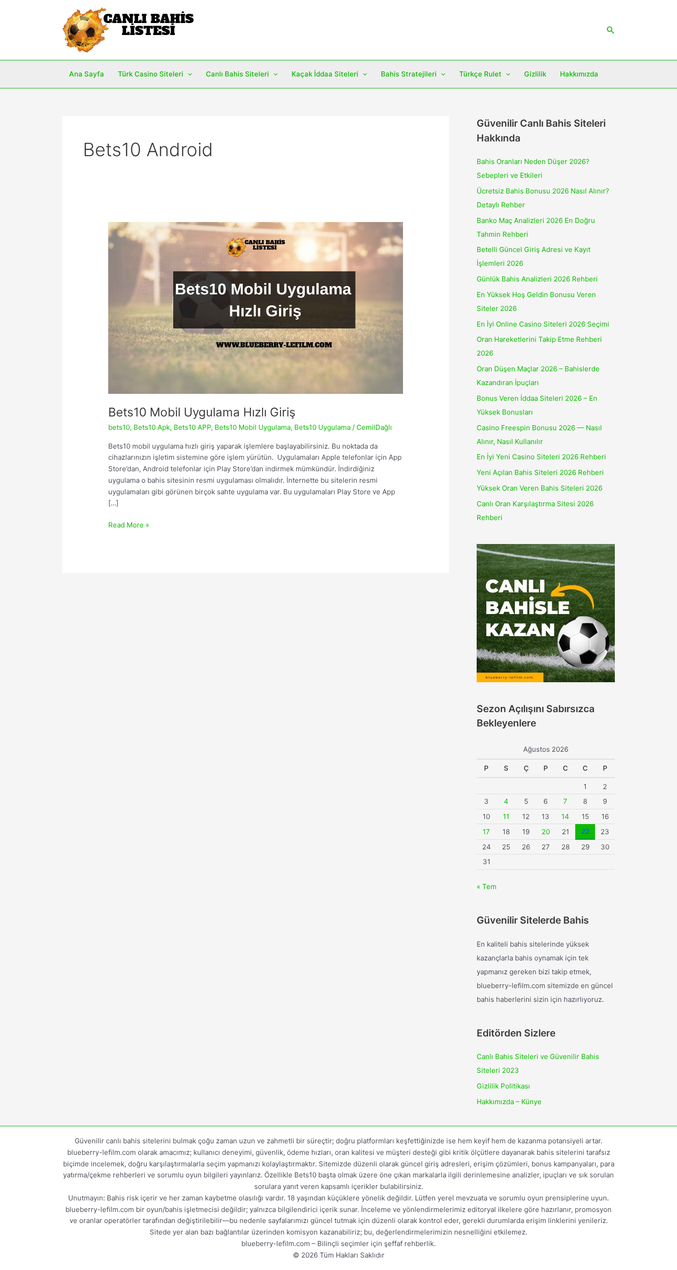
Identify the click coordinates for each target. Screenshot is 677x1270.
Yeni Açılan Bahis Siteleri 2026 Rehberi (540, 472)
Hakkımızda (579, 74)
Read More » (128, 525)
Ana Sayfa (86, 74)
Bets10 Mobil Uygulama (253, 427)
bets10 (119, 427)
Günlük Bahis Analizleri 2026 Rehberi (537, 279)
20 (546, 831)
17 (486, 831)
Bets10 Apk (152, 427)
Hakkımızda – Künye (509, 1101)
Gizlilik (535, 74)
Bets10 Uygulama (322, 427)
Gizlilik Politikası (503, 1086)
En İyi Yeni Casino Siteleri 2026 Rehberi (541, 456)
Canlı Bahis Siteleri (237, 74)
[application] (187, 74)
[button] (611, 30)
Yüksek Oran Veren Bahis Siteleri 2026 (539, 488)
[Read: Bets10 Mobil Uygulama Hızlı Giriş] (255, 307)
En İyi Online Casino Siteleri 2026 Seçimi (543, 324)
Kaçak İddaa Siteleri (325, 74)
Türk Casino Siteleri (150, 74)
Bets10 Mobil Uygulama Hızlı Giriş (202, 412)
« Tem (486, 886)
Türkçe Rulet (480, 74)
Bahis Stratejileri (409, 74)
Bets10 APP (192, 427)
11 (506, 816)
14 (565, 816)
